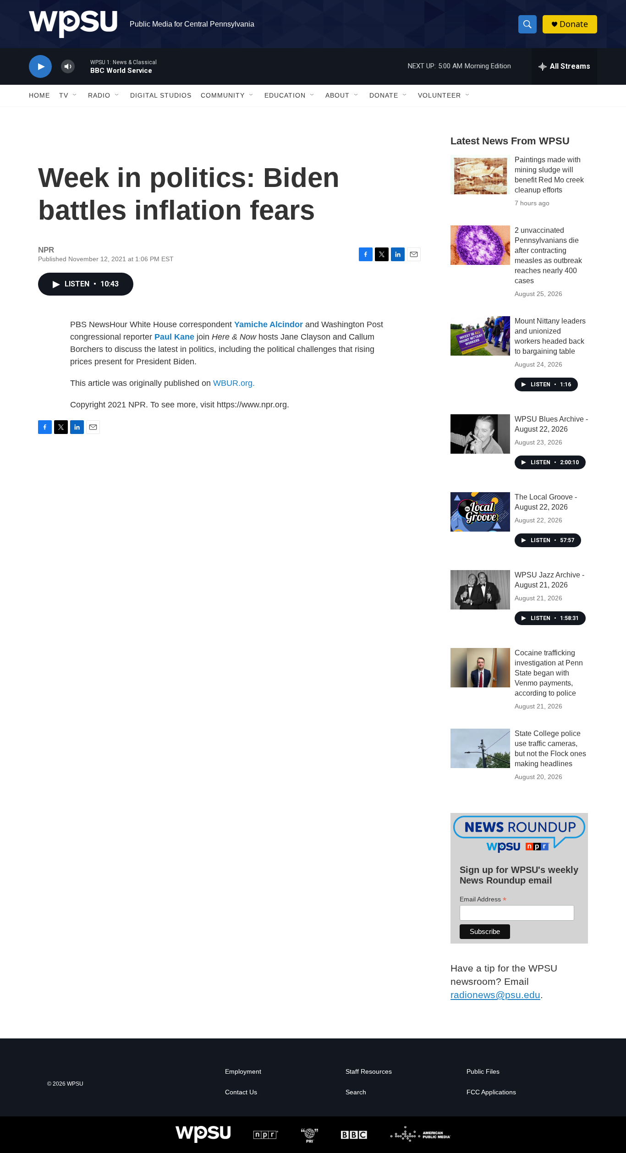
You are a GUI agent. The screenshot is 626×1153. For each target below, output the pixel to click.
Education (285, 95)
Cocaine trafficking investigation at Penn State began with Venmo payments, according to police (549, 673)
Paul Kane (174, 336)
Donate (574, 24)
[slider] (82, 66)
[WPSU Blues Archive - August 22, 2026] (480, 434)
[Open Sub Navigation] (75, 95)
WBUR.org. (234, 383)
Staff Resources (369, 1071)
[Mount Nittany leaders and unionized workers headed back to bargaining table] (480, 336)
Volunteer (439, 95)
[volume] (68, 66)
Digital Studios (161, 95)
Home (39, 95)
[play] (40, 66)
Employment (243, 1071)
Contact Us (241, 1092)
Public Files (483, 1071)
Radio (99, 95)
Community (223, 95)
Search (356, 1092)
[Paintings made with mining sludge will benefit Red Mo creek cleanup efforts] (480, 174)
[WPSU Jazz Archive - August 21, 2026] (480, 589)
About (337, 95)
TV (63, 95)
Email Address (483, 899)
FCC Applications (491, 1092)
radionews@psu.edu (495, 994)
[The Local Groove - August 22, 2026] (480, 512)
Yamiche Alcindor (268, 324)
